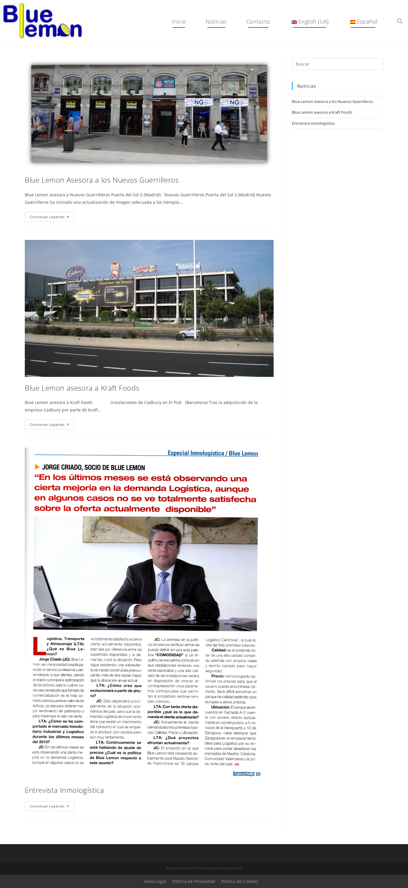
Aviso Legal (155, 881)
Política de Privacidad (193, 881)
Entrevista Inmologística (64, 790)
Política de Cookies (239, 881)
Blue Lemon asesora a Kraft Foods (82, 388)
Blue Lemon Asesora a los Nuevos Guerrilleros (102, 180)
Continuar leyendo (52, 218)
